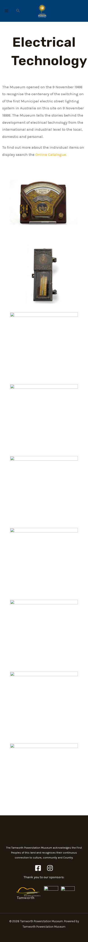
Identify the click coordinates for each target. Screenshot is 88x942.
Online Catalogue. (51, 154)
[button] (18, 11)
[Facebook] (38, 868)
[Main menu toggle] (6, 11)
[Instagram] (50, 868)
